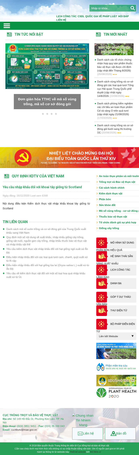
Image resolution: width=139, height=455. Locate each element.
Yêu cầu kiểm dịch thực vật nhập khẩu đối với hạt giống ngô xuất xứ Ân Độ (47, 250)
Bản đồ (121, 433)
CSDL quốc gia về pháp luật (97, 16)
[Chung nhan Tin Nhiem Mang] (83, 420)
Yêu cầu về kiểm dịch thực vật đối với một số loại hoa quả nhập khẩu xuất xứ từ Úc (45, 275)
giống (83, 203)
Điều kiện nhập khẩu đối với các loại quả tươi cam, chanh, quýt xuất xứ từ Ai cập (47, 259)
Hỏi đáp (123, 16)
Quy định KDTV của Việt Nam (38, 176)
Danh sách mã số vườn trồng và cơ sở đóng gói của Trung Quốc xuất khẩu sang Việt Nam (46, 231)
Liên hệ (88, 433)
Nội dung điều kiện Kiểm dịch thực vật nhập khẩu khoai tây (41, 203)
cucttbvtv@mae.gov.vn (24, 429)
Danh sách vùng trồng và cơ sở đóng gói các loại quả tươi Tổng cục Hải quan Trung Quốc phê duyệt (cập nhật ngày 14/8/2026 (115, 88)
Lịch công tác (66, 16)
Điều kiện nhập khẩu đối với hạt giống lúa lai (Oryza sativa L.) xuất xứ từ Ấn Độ (47, 267)
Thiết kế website (78, 452)
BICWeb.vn (95, 452)
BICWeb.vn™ (132, 453)
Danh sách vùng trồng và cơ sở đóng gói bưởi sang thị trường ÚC (115, 129)
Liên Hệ (61, 19)
